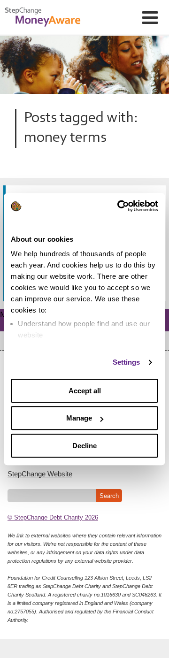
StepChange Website (40, 474)
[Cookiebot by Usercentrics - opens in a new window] (119, 206)
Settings (126, 362)
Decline (84, 446)
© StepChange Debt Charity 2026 (53, 517)
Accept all (85, 391)
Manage (79, 418)
